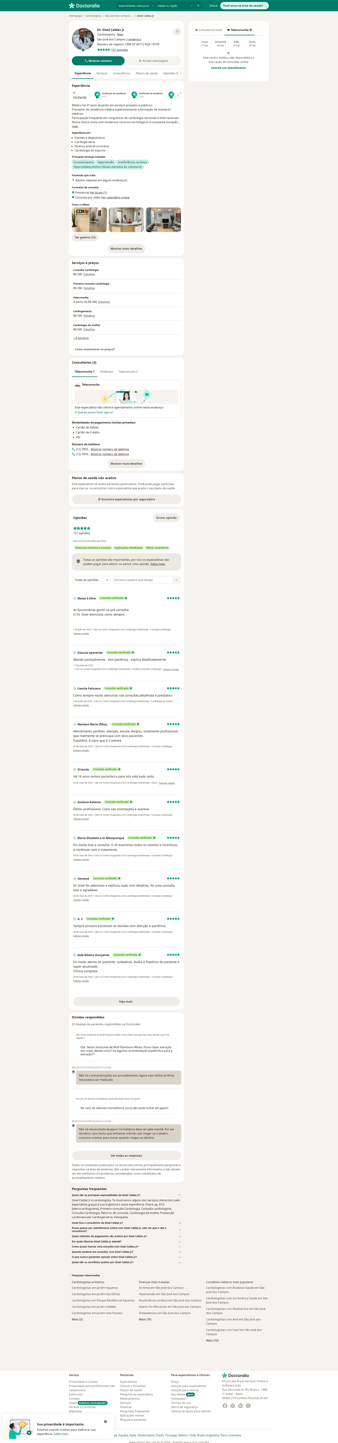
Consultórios (121, 73)
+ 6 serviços (81, 338)
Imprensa (75, 1411)
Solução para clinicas (185, 1390)
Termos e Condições (82, 1407)
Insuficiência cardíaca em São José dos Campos (170, 1300)
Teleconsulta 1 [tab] (85, 371)
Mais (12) (212, 1340)
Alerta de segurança (184, 1407)
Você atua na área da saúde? (243, 6)
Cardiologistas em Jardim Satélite (94, 1307)
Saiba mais (61, 1434)
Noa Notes (182, 1394)
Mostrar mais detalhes (128, 250)
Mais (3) (77, 1319)
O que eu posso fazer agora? (94, 412)
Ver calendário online (115, 197)
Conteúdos (178, 1398)
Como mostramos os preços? (95, 349)
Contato (74, 1398)
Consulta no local (208, 31)
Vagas (87, 1403)
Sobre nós (76, 1394)
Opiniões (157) (173, 73)
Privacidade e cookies (83, 1382)
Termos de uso (181, 1403)
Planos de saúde (147, 73)
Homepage (75, 15)
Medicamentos (130, 1398)
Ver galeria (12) (85, 237)
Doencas (126, 1407)
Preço (175, 1382)
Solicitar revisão (81, 633)
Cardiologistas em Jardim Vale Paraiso (97, 1313)
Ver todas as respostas (126, 1156)
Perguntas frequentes (134, 1411)
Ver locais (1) (98, 192)
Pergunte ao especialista (136, 1394)
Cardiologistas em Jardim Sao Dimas (96, 1294)
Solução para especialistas (188, 1386)
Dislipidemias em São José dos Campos (165, 1313)
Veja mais (133, 1003)
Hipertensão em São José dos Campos (164, 1294)
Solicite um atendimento (228, 68)
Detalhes (89, 274)
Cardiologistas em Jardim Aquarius (95, 1288)
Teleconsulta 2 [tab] (128, 371)
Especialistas (128, 1382)
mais (75, 126)
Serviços (102, 73)
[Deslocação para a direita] (181, 74)
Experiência (83, 73)
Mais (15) (145, 1319)
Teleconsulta (238, 31)
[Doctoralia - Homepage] (91, 5)
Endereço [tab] (106, 371)
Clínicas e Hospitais (133, 1386)
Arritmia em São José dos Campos (161, 1288)
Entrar (213, 6)
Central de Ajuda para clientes (191, 1411)
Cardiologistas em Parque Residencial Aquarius (103, 1300)
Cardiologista (93, 15)
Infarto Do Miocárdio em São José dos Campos (170, 1307)
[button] (98, 60)
